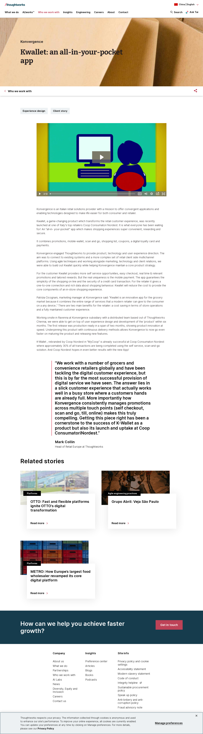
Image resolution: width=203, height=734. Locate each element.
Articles (90, 665)
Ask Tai (194, 12)
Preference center (96, 661)
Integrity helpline (128, 682)
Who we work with (64, 675)
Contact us (59, 701)
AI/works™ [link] (28, 12)
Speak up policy (127, 695)
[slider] (92, 193)
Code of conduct (128, 678)
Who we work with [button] (48, 12)
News (56, 684)
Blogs (88, 670)
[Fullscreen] (163, 193)
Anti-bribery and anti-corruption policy (130, 701)
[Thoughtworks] (15, 3)
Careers (58, 696)
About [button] (111, 12)
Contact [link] (123, 12)
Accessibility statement (132, 669)
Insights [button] (68, 12)
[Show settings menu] (152, 193)
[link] (169, 625)
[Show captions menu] (140, 193)
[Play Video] (40, 193)
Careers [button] (99, 12)
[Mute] (146, 193)
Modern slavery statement (134, 673)
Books (89, 675)
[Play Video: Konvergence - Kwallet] (101, 157)
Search (178, 12)
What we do (60, 665)
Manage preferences (169, 723)
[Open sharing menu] (157, 193)
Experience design (34, 110)
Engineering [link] (83, 12)
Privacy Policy (46, 728)
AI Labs (57, 679)
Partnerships (60, 670)
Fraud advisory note (130, 707)
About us (58, 661)
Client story (60, 110)
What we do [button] (12, 12)
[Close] (196, 715)
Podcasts (91, 679)
